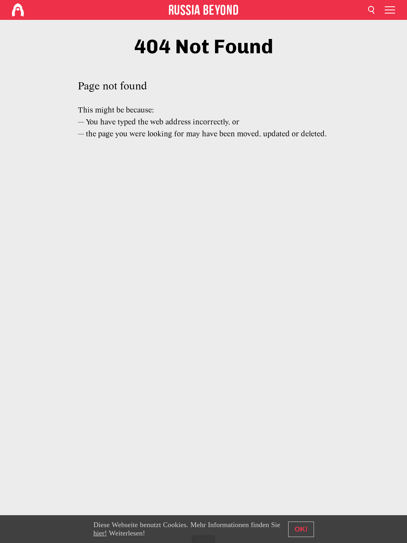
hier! (100, 533)
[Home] (18, 10)
